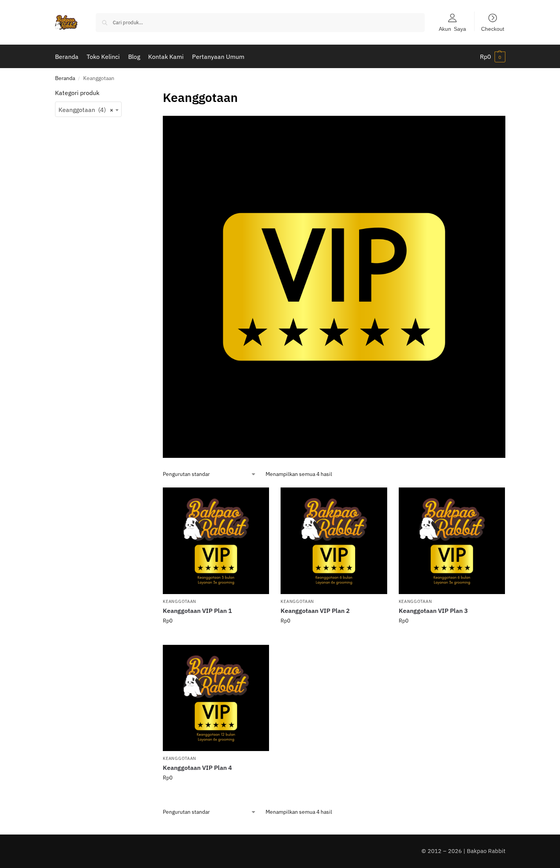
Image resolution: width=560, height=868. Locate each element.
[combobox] (88, 109)
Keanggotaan (179, 601)
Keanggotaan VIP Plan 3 (433, 610)
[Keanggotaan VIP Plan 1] (216, 540)
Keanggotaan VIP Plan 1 (197, 610)
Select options (216, 637)
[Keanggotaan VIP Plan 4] (216, 698)
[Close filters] (133, 93)
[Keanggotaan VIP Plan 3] (452, 540)
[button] (492, 56)
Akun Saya (452, 28)
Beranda (65, 78)
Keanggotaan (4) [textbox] (86, 110)
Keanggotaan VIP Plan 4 (197, 767)
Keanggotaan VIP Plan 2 (315, 610)
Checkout (492, 28)
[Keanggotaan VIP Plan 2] (334, 540)
